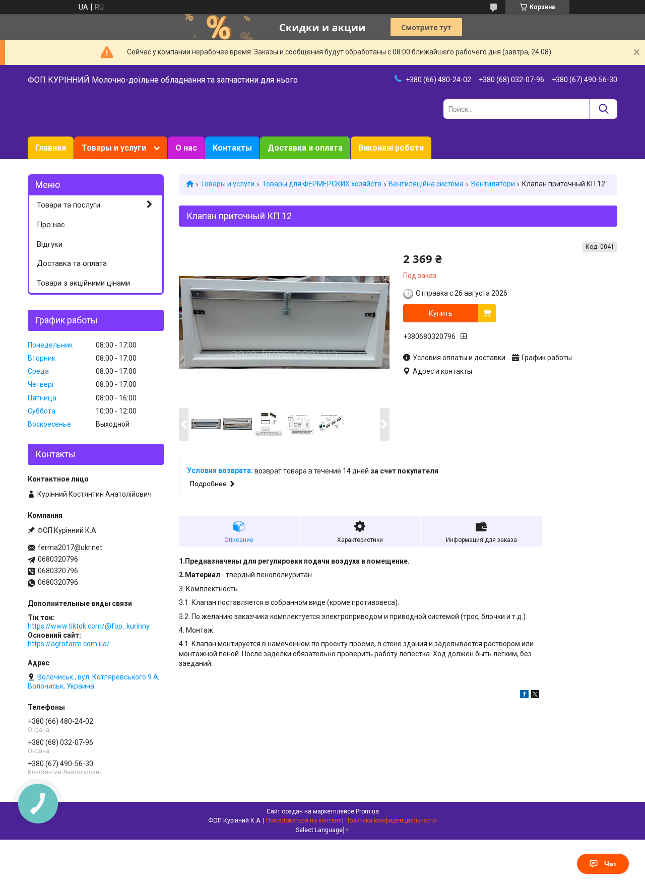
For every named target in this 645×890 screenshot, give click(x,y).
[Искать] (603, 109)
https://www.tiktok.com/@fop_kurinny (89, 626)
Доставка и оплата (305, 148)
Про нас (51, 224)
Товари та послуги (68, 205)
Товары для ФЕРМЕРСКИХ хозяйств (321, 183)
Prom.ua (367, 811)
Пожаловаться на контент (303, 820)
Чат (610, 864)
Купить (441, 313)
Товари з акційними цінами (83, 283)
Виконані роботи (391, 148)
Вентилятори (493, 183)
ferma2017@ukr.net (70, 547)
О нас (186, 148)
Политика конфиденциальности (391, 820)
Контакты (232, 148)
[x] (535, 696)
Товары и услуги (114, 148)
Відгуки (49, 244)
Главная (50, 148)
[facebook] (524, 696)
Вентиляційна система (426, 183)
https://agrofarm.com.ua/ (69, 644)
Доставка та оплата (72, 263)
